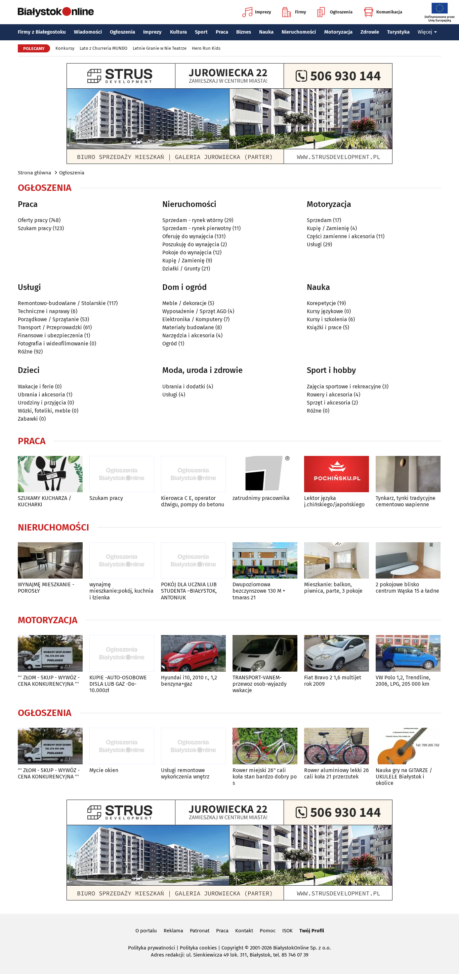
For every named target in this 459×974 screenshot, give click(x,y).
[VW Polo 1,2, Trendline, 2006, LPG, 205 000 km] (408, 653)
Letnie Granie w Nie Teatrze (159, 48)
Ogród (169, 343)
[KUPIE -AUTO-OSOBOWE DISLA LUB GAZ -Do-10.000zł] (121, 653)
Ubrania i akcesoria (41, 394)
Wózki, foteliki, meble (44, 411)
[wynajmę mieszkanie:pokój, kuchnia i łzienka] (121, 560)
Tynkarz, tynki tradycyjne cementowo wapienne (405, 501)
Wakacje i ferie (36, 386)
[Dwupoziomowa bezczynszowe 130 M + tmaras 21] (265, 560)
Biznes (243, 32)
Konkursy (64, 48)
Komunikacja (389, 11)
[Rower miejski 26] (265, 746)
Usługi (314, 244)
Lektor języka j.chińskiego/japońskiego (334, 501)
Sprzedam (319, 220)
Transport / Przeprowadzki (50, 327)
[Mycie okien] (121, 746)
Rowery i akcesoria (329, 394)
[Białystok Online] (56, 12)
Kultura (178, 32)
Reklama (173, 931)
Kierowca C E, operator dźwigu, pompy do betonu (192, 501)
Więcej (425, 32)
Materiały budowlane (188, 327)
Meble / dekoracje (184, 303)
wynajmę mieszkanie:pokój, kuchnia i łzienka (121, 590)
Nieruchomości (299, 32)
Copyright (232, 948)
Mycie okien (103, 770)
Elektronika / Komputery (192, 319)
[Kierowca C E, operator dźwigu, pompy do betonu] (193, 474)
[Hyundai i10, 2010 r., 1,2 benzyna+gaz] (193, 653)
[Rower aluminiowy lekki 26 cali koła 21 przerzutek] (336, 746)
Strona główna (34, 173)
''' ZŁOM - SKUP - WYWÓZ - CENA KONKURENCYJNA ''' (49, 680)
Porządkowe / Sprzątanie (48, 319)
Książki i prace (324, 327)
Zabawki (28, 419)
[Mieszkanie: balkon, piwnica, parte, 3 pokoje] (336, 560)
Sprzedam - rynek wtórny (192, 220)
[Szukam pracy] (121, 474)
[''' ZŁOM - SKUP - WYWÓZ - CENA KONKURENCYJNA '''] (50, 653)
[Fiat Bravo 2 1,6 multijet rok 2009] (336, 653)
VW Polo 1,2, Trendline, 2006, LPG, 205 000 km (403, 680)
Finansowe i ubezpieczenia (50, 335)
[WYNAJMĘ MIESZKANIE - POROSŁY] (50, 560)
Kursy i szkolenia (327, 319)
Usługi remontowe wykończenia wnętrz (185, 773)
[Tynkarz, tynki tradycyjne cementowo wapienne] (408, 474)
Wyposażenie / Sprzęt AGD (194, 311)
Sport (201, 32)
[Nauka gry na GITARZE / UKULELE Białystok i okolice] (408, 746)
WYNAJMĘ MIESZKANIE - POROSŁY (46, 587)
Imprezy (263, 11)
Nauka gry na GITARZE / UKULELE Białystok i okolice (404, 776)
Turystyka (398, 32)
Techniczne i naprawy (44, 311)
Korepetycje (321, 303)
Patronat (199, 931)
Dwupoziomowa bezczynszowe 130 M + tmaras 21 (259, 590)
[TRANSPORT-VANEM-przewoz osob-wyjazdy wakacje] (265, 653)
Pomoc (268, 931)
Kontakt (244, 931)
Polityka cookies (198, 948)
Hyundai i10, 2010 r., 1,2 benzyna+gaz (189, 680)
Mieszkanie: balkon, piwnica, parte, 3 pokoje (333, 587)
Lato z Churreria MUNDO (103, 48)
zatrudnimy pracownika (261, 498)
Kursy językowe (325, 311)
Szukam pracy (34, 228)
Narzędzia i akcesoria (188, 335)
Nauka (266, 32)
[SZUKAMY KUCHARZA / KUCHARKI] (50, 474)
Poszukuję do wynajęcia (190, 244)
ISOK (287, 931)
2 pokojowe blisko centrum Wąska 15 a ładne (407, 587)
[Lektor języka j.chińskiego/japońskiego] (336, 474)
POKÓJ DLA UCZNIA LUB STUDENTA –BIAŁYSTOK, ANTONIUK (189, 590)
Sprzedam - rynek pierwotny (196, 228)
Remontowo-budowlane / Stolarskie (62, 303)
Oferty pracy (33, 220)
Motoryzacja (338, 32)
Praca (222, 32)
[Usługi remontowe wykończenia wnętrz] (193, 746)
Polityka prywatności (151, 948)
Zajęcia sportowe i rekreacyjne (344, 386)
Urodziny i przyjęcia (42, 402)
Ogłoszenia (341, 11)
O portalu (146, 931)
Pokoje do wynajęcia (187, 252)
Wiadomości (88, 32)
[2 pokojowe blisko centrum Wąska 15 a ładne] (408, 560)
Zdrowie (370, 32)
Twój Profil (311, 931)
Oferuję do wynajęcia (187, 236)
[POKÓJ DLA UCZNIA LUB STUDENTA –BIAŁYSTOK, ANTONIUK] (193, 560)
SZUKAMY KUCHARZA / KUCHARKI (44, 501)
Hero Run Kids (206, 48)
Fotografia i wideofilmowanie (53, 343)
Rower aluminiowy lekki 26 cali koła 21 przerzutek (336, 773)
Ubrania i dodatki (183, 386)
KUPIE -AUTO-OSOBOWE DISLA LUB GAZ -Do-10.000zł (118, 683)
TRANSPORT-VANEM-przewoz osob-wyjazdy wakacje (260, 683)
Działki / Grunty (181, 268)
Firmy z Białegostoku (42, 32)
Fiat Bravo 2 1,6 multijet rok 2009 (332, 680)
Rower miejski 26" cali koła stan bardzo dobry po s (265, 776)
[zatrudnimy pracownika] (265, 474)
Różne (25, 351)
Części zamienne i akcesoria (341, 236)
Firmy (300, 11)
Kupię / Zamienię (183, 260)
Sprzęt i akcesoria (328, 402)
